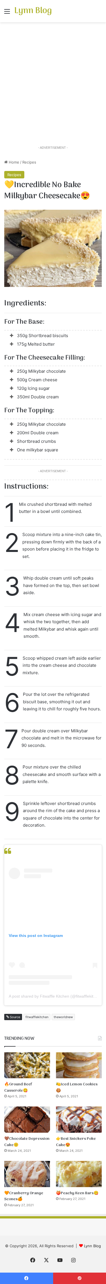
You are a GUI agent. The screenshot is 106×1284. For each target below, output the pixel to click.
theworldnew (63, 1017)
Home (13, 162)
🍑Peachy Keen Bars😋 (77, 1193)
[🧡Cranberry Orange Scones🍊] (27, 1174)
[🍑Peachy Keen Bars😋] (79, 1174)
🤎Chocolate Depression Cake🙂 (26, 1142)
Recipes (29, 162)
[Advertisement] (53, 84)
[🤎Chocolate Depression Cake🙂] (27, 1119)
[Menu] (7, 13)
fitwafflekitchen (36, 1017)
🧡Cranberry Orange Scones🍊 (23, 1196)
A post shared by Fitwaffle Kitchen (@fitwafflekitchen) (56, 996)
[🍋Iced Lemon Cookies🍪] (79, 1065)
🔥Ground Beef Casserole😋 (18, 1087)
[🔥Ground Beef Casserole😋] (27, 1065)
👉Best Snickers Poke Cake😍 (76, 1142)
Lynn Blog (92, 1246)
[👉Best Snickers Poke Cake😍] (79, 1119)
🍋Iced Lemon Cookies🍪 (77, 1087)
